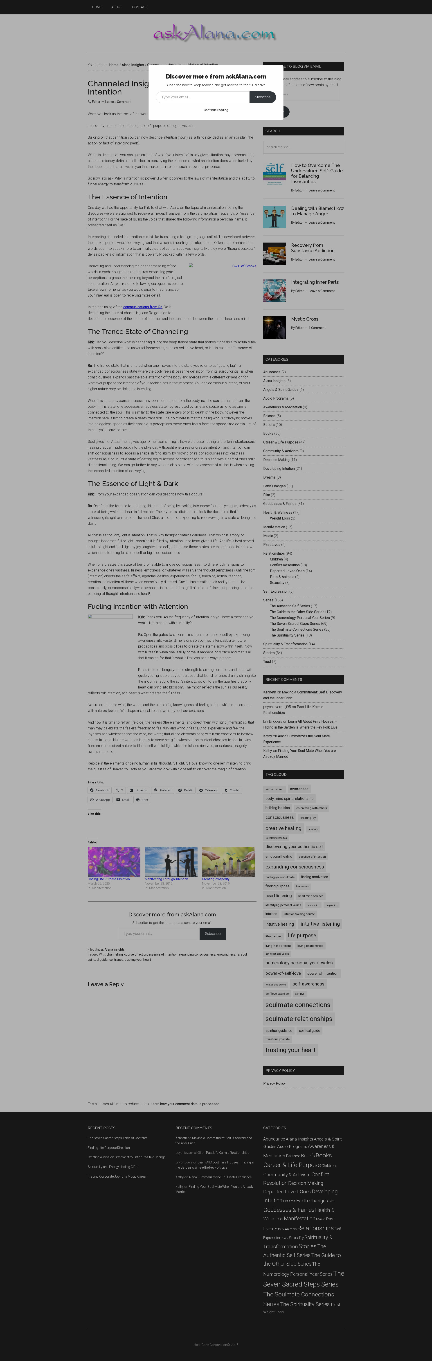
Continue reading (216, 110)
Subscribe (263, 97)
